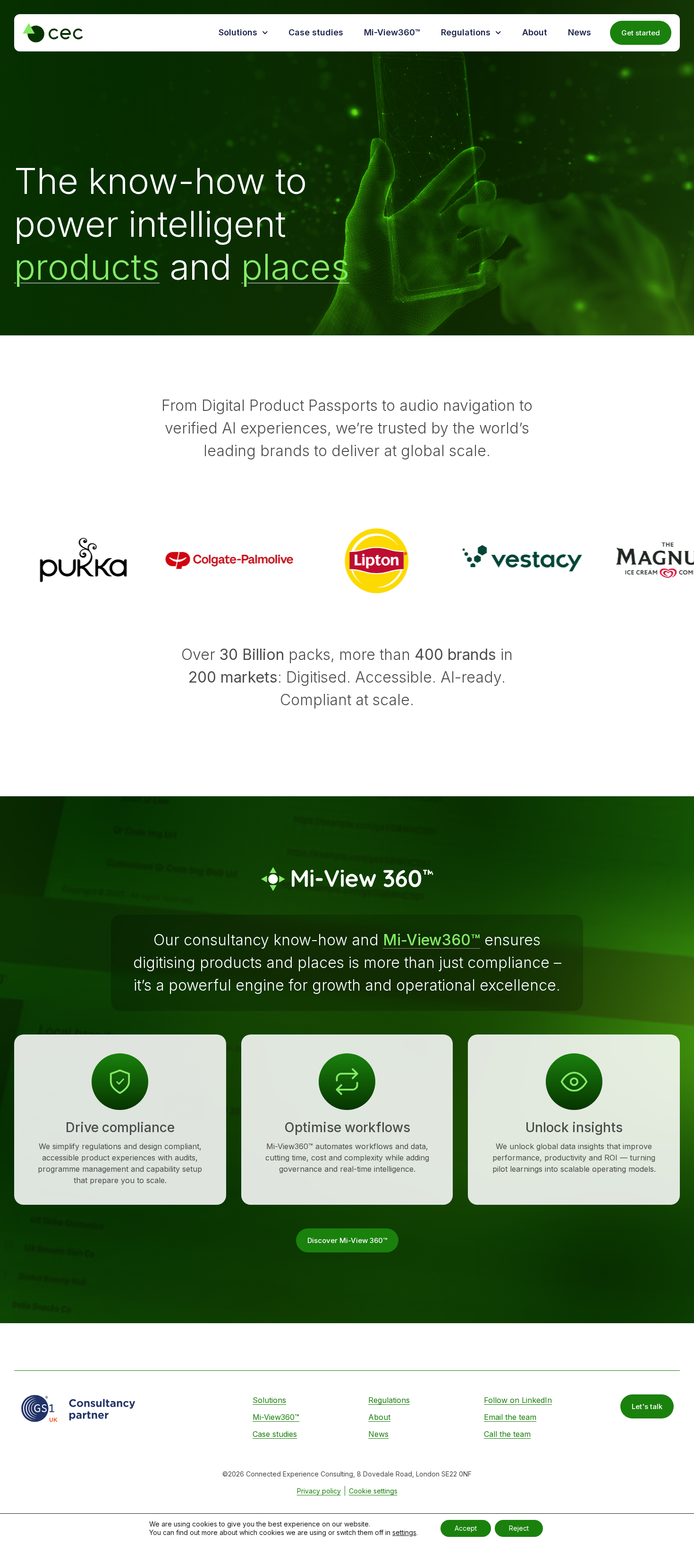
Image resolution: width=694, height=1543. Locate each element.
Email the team (510, 1417)
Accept (466, 1528)
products (87, 266)
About (534, 32)
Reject (519, 1528)
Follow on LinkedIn (518, 1400)
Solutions (238, 32)
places (295, 266)
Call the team (507, 1434)
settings (404, 1532)
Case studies (315, 32)
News (579, 32)
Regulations (466, 32)
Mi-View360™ (392, 32)
